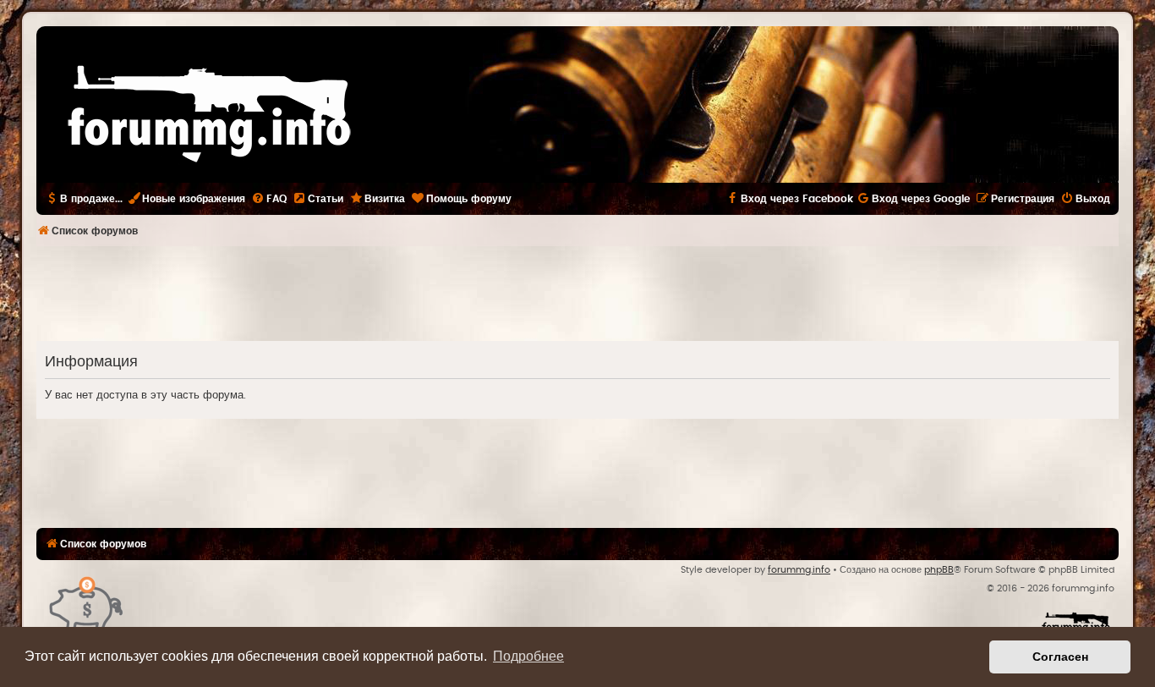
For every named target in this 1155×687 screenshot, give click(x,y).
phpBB (939, 569)
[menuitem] (269, 199)
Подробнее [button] (528, 656)
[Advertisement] (577, 293)
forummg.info (799, 569)
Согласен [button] (1060, 656)
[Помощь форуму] (87, 602)
